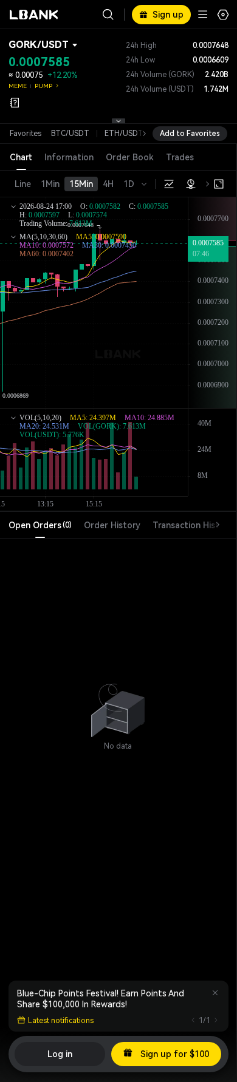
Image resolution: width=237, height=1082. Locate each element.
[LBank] (34, 14)
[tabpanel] (118, 705)
